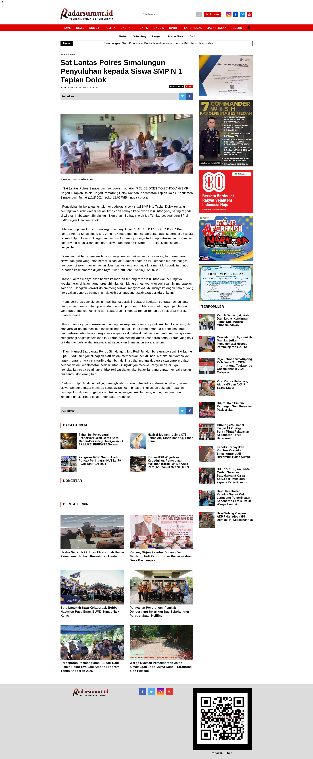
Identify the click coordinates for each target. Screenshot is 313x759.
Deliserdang (139, 36)
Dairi (192, 36)
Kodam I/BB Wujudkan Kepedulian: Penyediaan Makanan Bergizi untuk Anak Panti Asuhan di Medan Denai (168, 462)
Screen (213, 14)
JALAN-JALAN (217, 27)
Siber (228, 753)
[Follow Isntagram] (160, 691)
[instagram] (228, 14)
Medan (122, 36)
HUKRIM (143, 27)
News (73, 54)
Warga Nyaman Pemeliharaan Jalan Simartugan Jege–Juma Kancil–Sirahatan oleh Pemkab (161, 667)
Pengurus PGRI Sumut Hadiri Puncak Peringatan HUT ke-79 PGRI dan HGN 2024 (100, 460)
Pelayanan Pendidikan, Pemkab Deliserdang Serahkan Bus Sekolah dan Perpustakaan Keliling (159, 611)
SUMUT (94, 27)
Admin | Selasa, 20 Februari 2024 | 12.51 (79, 87)
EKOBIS (159, 27)
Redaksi (216, 753)
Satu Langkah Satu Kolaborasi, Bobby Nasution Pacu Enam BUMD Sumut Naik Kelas (89, 611)
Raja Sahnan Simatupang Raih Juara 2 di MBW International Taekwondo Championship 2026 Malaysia (234, 366)
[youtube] (249, 14)
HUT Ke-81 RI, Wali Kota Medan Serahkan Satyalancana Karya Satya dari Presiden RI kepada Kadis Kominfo (233, 476)
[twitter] (242, 14)
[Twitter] (182, 96)
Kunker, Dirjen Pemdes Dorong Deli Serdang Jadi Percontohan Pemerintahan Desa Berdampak (161, 556)
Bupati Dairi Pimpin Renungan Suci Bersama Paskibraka (234, 406)
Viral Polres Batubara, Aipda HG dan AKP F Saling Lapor (232, 384)
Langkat (157, 36)
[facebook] (235, 14)
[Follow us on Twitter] (151, 691)
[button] (249, 26)
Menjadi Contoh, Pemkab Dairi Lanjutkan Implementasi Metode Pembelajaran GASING (234, 342)
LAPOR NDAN (193, 27)
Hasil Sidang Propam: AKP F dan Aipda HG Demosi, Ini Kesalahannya (235, 516)
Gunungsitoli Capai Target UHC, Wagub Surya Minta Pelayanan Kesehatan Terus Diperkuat (233, 432)
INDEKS (237, 27)
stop (189, 86)
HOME (67, 27)
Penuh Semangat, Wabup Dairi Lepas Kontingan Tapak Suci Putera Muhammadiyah (234, 320)
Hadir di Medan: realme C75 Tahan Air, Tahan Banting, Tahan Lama (170, 438)
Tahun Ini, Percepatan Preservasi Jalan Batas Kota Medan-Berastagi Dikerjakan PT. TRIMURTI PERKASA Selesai (101, 439)
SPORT (174, 27)
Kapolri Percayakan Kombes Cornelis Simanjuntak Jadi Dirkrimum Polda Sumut (233, 452)
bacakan (177, 86)
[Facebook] (189, 96)
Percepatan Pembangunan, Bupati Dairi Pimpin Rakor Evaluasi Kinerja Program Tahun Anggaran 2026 (89, 667)
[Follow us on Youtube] (169, 691)
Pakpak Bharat (176, 36)
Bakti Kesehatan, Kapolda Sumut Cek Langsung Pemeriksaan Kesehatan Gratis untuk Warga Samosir (234, 498)
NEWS (80, 27)
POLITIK (110, 27)
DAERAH (126, 27)
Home (63, 54)
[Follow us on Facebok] (142, 691)
